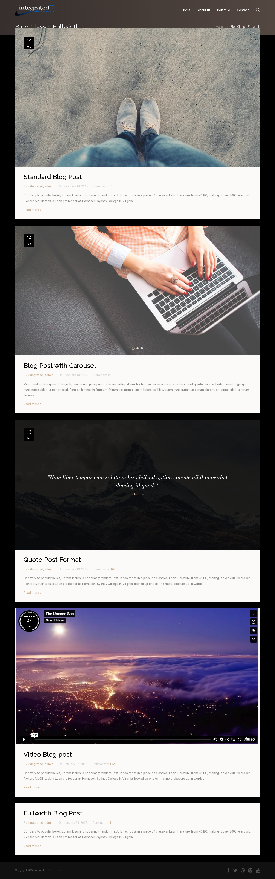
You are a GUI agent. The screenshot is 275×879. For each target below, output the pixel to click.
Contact (243, 10)
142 (112, 764)
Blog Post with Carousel (60, 365)
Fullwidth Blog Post (53, 813)
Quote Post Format (52, 559)
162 (113, 569)
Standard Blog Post (53, 177)
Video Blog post (48, 754)
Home (186, 10)
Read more (31, 210)
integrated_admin (41, 186)
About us (203, 10)
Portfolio (223, 10)
